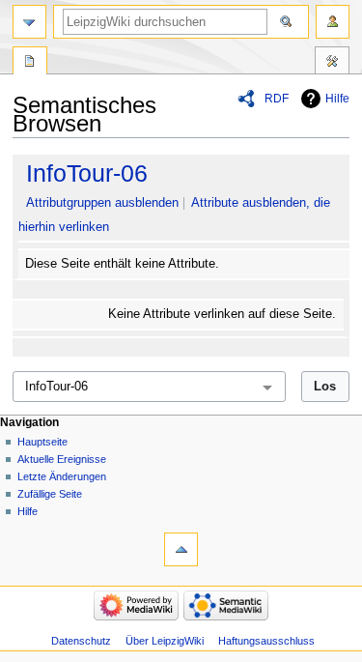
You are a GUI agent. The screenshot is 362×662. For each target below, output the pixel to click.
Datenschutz (81, 641)
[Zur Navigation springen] (29, 22)
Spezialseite (30, 62)
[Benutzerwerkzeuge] (332, 22)
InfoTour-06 (87, 173)
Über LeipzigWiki (164, 641)
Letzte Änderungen (61, 476)
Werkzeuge (332, 62)
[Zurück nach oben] (181, 549)
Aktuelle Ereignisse (61, 459)
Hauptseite (42, 441)
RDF (277, 98)
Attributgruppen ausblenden (102, 203)
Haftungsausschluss (266, 641)
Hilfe (337, 98)
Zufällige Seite (49, 494)
